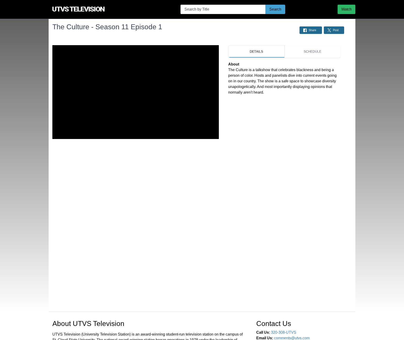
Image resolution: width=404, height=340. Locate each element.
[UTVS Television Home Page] (88, 9)
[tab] (256, 51)
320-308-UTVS (283, 332)
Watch (346, 9)
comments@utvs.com (292, 338)
